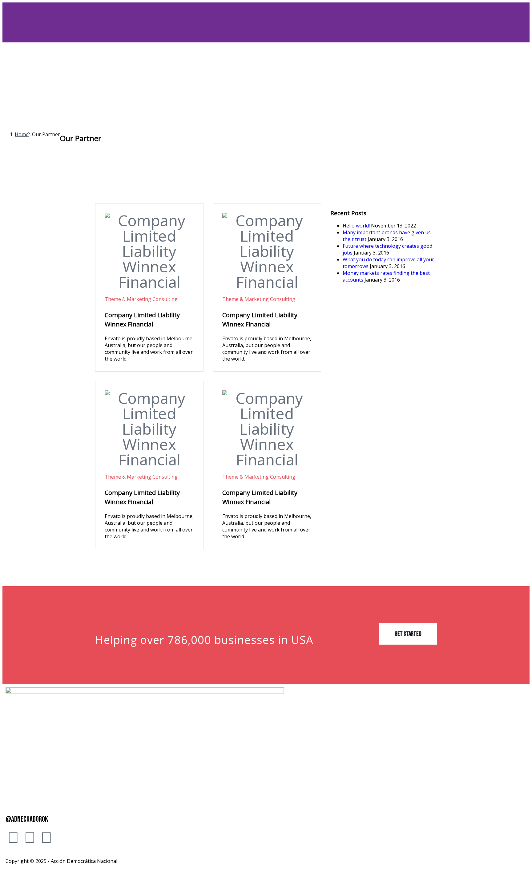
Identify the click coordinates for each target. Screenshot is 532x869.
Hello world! (356, 225)
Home (22, 134)
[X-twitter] (46, 837)
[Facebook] (13, 837)
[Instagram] (30, 837)
